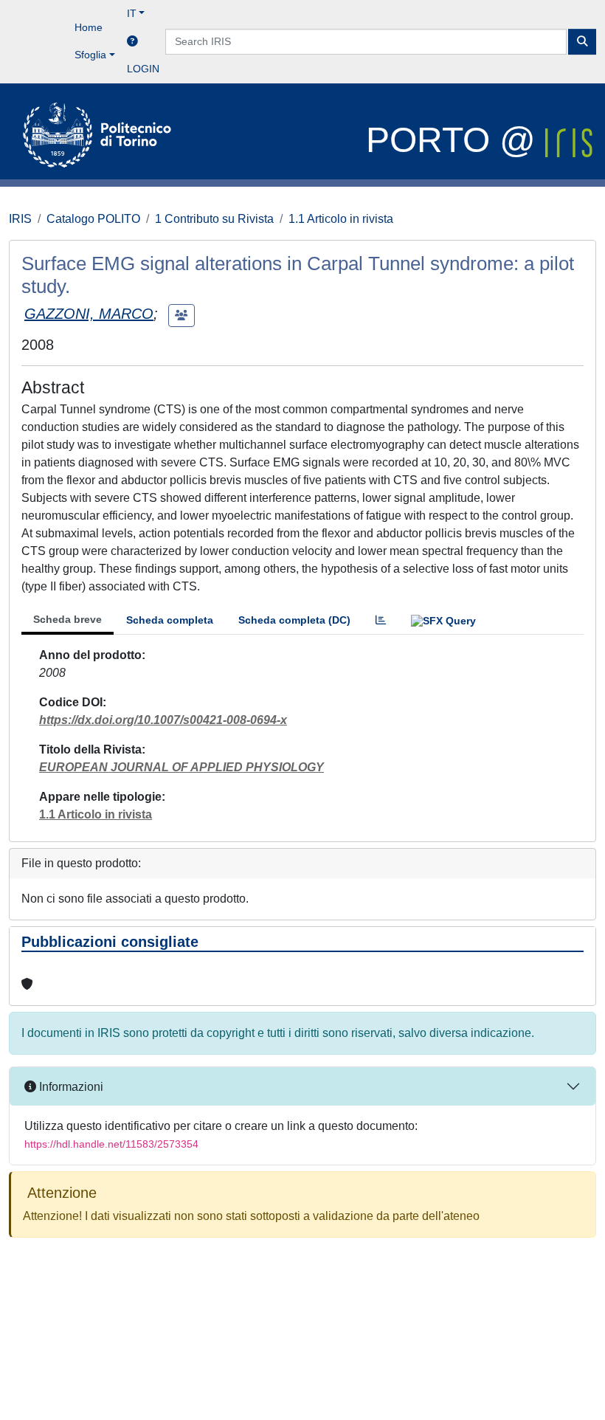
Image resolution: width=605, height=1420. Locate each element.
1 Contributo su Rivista (214, 219)
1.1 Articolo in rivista (340, 219)
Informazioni (69, 1086)
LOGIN (143, 69)
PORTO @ (455, 139)
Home (89, 27)
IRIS (20, 219)
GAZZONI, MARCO (88, 314)
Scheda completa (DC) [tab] (294, 620)
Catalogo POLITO (93, 219)
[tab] (380, 620)
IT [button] (131, 13)
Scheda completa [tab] (169, 620)
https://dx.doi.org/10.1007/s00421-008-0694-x (163, 720)
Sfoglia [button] (90, 55)
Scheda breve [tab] (67, 619)
